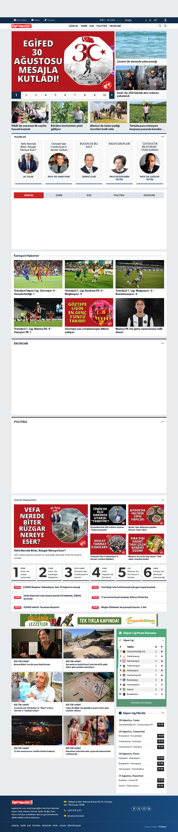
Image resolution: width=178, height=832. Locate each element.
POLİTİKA (102, 26)
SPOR (55, 826)
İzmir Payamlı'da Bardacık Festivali (107, 574)
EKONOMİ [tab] (149, 195)
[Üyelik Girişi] (164, 20)
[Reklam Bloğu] (89, 620)
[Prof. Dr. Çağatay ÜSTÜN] (149, 163)
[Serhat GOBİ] (89, 163)
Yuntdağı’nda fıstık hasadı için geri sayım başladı (128, 587)
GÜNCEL (73, 26)
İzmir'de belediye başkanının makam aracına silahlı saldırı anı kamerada (53, 574)
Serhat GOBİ (89, 177)
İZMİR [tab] (59, 195)
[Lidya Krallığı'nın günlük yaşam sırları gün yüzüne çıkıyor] (88, 687)
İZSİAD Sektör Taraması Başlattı (42, 607)
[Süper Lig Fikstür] (162, 713)
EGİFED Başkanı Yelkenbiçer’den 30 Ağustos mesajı (51, 587)
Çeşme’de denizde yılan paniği (159, 574)
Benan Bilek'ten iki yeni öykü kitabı (32, 664)
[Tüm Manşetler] (162, 500)
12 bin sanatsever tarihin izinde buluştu (34, 751)
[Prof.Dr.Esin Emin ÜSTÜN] (119, 163)
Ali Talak (28, 177)
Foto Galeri (22, 20)
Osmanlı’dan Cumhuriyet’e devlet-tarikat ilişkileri (58, 146)
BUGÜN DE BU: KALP (89, 145)
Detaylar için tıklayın (141, 703)
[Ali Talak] (28, 163)
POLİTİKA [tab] (119, 195)
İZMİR (84, 26)
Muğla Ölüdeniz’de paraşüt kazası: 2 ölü (123, 607)
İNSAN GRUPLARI (119, 143)
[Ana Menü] (165, 26)
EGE (92, 26)
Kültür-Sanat (21, 661)
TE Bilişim (162, 827)
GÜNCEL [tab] (29, 195)
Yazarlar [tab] (20, 137)
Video (37, 20)
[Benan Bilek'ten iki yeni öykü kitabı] (37, 644)
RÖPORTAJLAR (74, 826)
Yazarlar (51, 20)
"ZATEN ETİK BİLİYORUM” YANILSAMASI (149, 146)
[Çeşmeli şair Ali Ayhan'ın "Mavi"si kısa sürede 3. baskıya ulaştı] (37, 687)
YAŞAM (62, 826)
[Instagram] (144, 808)
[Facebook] (134, 808)
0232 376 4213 (74, 810)
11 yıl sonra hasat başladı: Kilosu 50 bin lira (124, 597)
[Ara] (160, 26)
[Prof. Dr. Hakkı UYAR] (58, 163)
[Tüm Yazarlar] (162, 137)
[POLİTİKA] (162, 422)
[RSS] (149, 808)
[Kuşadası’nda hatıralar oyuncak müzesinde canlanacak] (88, 730)
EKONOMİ (115, 26)
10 (104, 95)
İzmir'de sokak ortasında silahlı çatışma (27, 574)
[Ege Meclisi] (22, 26)
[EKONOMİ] (162, 343)
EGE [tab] (89, 195)
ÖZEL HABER (79, 568)
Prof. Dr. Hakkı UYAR (59, 177)
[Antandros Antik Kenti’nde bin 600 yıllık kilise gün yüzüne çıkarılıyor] (88, 644)
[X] (139, 808)
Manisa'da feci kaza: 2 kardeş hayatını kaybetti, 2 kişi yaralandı (133, 574)
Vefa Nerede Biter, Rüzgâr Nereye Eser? (28, 146)
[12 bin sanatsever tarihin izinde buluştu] (37, 730)
